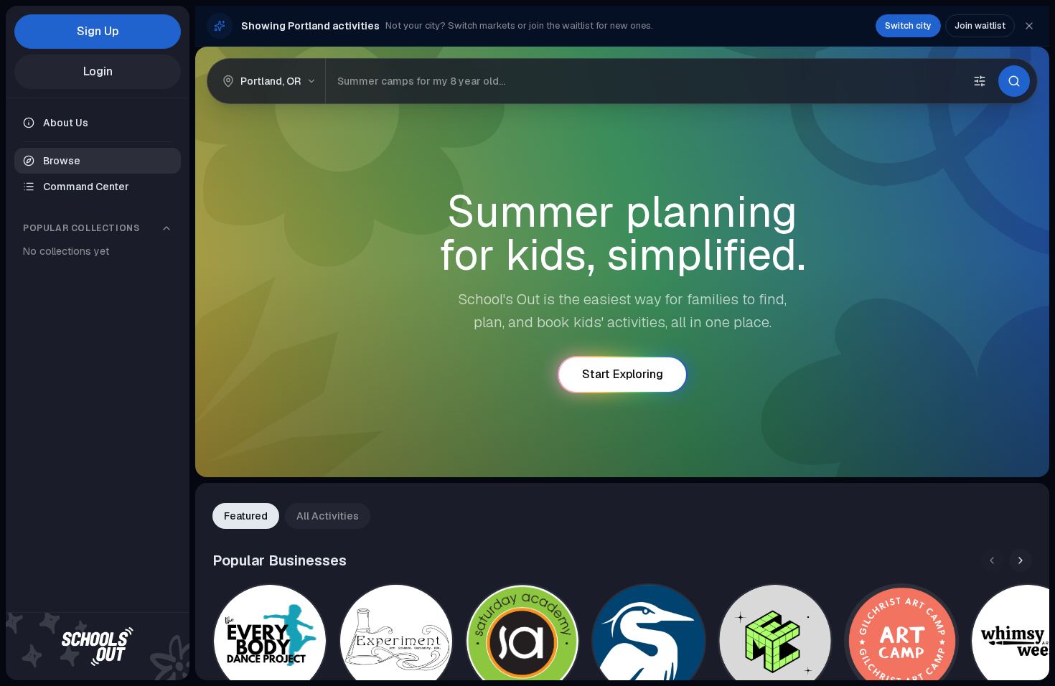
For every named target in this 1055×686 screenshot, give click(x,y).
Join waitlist (980, 26)
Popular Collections (81, 228)
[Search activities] (1014, 81)
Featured (246, 515)
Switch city (908, 26)
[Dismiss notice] (1029, 25)
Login (98, 71)
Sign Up (97, 31)
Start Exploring (622, 374)
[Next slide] (1020, 560)
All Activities (327, 515)
